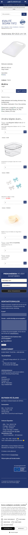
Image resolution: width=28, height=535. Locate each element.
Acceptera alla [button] (8, 528)
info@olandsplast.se (6, 370)
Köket (11, 27)
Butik (2, 27)
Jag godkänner (7, 341)
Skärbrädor (21, 27)
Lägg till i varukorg (21, 91)
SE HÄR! (15, 364)
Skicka (4, 344)
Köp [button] (25, 131)
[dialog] (14, 519)
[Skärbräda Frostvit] (14, 60)
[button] (14, 532)
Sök (24, 14)
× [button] (26, 504)
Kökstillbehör (15, 27)
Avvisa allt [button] (21, 528)
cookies (17, 482)
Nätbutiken (6, 27)
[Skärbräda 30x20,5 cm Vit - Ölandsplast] (14, 1)
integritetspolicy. (14, 333)
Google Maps (14, 454)
